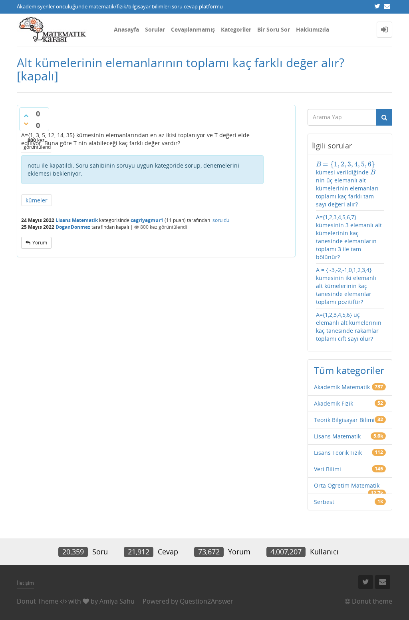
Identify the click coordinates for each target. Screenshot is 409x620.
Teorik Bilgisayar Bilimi (344, 420)
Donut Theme (37, 601)
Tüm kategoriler (349, 370)
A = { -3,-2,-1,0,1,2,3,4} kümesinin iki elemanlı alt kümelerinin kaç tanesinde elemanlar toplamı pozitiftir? (346, 286)
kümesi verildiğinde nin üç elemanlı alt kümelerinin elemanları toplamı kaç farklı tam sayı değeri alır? (347, 184)
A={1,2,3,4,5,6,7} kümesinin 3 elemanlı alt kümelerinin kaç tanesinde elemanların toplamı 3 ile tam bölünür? (349, 237)
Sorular (155, 29)
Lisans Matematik (77, 220)
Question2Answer (206, 601)
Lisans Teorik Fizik (338, 452)
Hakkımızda (312, 29)
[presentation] (345, 164)
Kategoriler (236, 29)
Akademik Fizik (333, 403)
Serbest (324, 502)
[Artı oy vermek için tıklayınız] (26, 115)
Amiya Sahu (117, 601)
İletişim (25, 582)
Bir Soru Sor (273, 29)
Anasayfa (126, 29)
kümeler (37, 200)
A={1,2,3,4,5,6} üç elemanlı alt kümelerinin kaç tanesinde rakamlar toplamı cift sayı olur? (348, 326)
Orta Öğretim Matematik (346, 485)
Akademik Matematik (342, 387)
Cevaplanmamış (193, 29)
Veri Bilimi (327, 469)
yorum (39, 242)
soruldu (220, 220)
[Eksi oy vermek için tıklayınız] (26, 123)
